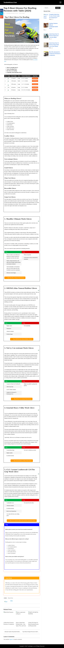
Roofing (23, 13)
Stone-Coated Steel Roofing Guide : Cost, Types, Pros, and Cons (21, 624)
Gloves (20, 13)
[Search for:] (52, 8)
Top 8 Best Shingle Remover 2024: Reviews (31, 631)
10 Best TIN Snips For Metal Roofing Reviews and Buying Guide (33, 624)
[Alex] (5, 601)
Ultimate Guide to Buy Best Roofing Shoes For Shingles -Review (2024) (12, 631)
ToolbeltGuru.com (10, 2)
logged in (11, 639)
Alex (4, 13)
